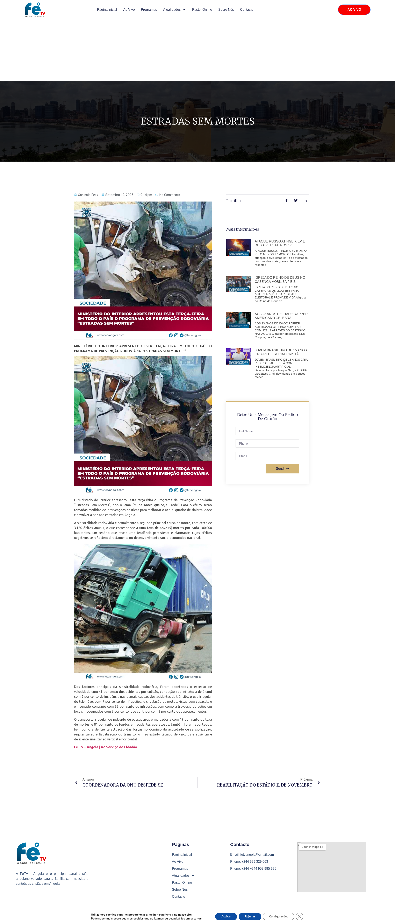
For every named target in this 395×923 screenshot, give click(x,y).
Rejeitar (250, 916)
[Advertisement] (197, 50)
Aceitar (226, 916)
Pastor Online (202, 9)
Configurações (278, 916)
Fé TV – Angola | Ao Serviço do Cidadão (105, 747)
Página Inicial (107, 9)
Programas (149, 9)
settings (196, 918)
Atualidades (172, 9)
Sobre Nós (226, 9)
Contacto (246, 9)
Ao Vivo (129, 9)
